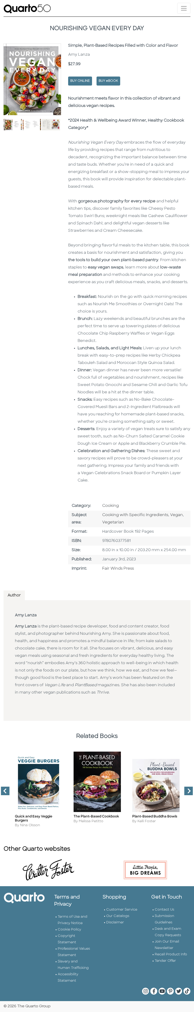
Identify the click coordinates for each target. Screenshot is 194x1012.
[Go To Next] (186, 792)
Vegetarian (113, 522)
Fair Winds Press (118, 569)
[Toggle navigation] (183, 8)
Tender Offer (165, 961)
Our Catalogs (117, 916)
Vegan (176, 515)
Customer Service (121, 910)
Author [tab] (14, 595)
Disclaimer (115, 922)
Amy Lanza (26, 615)
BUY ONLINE (80, 80)
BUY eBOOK (108, 80)
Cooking (110, 506)
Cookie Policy (69, 929)
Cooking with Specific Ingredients (135, 515)
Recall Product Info (171, 954)
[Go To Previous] (3, 792)
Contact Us (164, 910)
